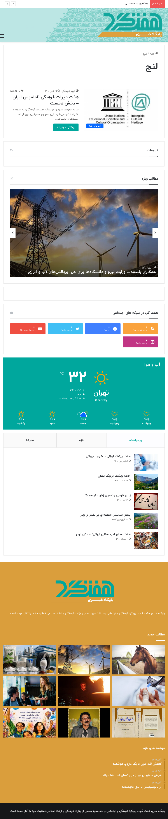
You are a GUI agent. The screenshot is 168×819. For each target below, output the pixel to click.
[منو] (2, 36)
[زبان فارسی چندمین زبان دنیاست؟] (146, 501)
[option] (84, 233)
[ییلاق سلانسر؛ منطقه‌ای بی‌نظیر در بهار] (146, 521)
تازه (81, 440)
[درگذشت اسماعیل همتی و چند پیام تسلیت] (84, 723)
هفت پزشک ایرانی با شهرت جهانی (108, 456)
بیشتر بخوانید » (66, 127)
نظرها (30, 440)
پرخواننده (135, 440)
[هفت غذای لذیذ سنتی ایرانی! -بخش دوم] (146, 540)
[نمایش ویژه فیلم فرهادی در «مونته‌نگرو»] (29, 691)
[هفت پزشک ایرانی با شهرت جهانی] (146, 462)
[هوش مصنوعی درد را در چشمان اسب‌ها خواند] (138, 659)
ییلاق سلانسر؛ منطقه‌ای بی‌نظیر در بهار (105, 515)
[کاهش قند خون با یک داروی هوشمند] (138, 691)
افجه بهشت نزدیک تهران (114, 476)
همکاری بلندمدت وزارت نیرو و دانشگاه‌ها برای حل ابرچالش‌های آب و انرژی (104, 4)
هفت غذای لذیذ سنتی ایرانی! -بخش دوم (103, 534)
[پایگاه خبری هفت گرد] (84, 25)
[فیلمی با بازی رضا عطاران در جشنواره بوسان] (84, 691)
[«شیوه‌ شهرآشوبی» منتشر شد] (138, 723)
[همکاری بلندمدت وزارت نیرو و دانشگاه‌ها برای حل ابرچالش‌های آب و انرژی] (84, 659)
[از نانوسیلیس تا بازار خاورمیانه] (29, 659)
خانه (152, 54)
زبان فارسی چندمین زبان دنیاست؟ (108, 495)
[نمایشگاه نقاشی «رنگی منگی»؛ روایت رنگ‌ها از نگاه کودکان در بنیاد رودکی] (29, 723)
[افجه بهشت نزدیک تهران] (146, 482)
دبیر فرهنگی (68, 91)
